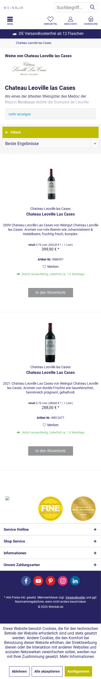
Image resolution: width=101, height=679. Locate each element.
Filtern (15, 132)
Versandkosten (75, 597)
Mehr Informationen (77, 656)
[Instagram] (63, 581)
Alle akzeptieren (47, 671)
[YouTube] (38, 581)
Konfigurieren (78, 671)
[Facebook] (26, 581)
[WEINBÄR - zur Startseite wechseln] (25, 7)
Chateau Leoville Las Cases (50, 214)
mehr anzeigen (20, 114)
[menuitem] (91, 20)
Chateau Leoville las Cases (50, 209)
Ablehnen (19, 671)
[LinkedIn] (75, 581)
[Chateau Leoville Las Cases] (50, 183)
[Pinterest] (50, 581)
